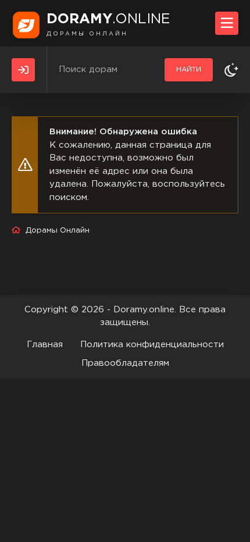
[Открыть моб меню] (226, 23)
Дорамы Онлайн (58, 230)
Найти (188, 69)
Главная (45, 344)
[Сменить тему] (231, 69)
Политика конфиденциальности (152, 344)
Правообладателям (125, 363)
